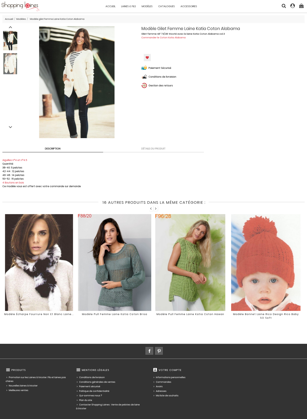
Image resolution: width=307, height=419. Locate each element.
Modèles (147, 6)
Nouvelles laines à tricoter (23, 385)
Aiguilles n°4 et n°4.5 (14, 160)
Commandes (163, 382)
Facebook (149, 350)
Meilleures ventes (18, 390)
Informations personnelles (170, 377)
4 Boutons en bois (13, 182)
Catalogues (166, 6)
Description (52, 148)
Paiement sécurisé (89, 386)
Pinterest (159, 350)
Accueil (110, 6)
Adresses (161, 391)
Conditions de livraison (92, 377)
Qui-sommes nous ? (90, 395)
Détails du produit (153, 148)
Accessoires (189, 6)
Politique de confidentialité (94, 391)
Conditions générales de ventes (97, 382)
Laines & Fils (128, 6)
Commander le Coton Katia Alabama (163, 37)
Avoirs (159, 386)
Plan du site (85, 400)
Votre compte (170, 370)
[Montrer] (35, 316)
